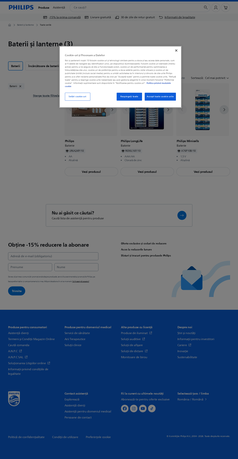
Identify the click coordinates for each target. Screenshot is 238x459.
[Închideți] (176, 50)
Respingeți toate (129, 96)
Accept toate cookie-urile (160, 96)
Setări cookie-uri (77, 96)
